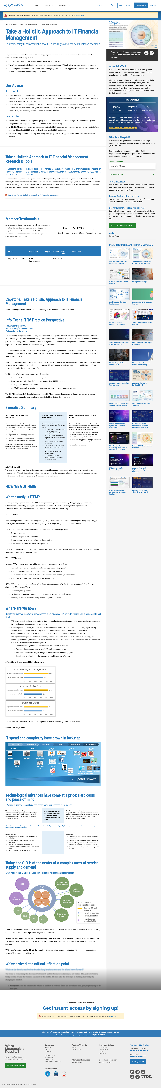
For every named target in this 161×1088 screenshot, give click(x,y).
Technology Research (11, 24)
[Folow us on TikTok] (137, 1077)
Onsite (101, 1051)
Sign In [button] (152, 5)
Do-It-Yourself (103, 1047)
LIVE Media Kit (76, 1049)
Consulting (102, 1053)
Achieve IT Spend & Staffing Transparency (119, 384)
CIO (21, 24)
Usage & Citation (50, 1055)
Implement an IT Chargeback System (142, 303)
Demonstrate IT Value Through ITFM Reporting (140, 491)
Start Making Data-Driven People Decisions (118, 364)
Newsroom (48, 1051)
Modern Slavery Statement (53, 1061)
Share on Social (116, 174)
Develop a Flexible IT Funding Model (139, 384)
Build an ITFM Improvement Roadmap (142, 447)
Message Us (137, 1062)
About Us (48, 1047)
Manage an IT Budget (139, 282)
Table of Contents (116, 161)
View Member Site (125, 5)
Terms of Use (49, 1057)
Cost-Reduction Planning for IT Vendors (142, 343)
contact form (80, 15)
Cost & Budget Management (49, 24)
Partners (74, 1047)
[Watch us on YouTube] (138, 1072)
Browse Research (77, 1062)
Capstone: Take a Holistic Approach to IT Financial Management (34, 195)
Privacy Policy (49, 1059)
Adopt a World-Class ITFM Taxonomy (141, 404)
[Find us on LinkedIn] (132, 1072)
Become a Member (14, 1065)
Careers (47, 1049)
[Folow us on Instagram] (132, 1077)
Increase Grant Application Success (118, 282)
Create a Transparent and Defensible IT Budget (118, 262)
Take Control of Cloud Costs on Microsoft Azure (118, 343)
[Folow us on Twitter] (143, 1072)
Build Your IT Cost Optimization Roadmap (117, 323)
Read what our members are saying (123, 128)
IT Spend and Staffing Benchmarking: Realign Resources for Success (140, 425)
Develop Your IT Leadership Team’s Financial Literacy (118, 404)
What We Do (49, 5)
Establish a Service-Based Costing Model (118, 303)
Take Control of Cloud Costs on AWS (142, 323)
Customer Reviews (65, 5)
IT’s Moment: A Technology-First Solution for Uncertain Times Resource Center (84, 1032)
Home (36, 5)
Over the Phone (103, 1049)
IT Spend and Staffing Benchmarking (116, 469)
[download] (146, 53)
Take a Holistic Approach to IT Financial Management (141, 262)
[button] (152, 53)
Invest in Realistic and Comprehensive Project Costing (117, 492)
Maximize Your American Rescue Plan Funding (141, 364)
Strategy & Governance (31, 24)
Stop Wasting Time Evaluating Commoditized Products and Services (118, 448)
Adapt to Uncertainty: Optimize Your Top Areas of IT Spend (141, 470)
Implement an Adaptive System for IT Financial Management (117, 425)
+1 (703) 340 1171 (98, 1035)
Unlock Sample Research (124, 225)
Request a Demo (140, 5)
